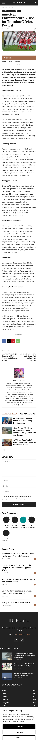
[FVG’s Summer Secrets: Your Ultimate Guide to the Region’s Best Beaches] (7, 656)
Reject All (19, 737)
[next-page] (6, 450)
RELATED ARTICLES (9, 414)
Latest (14, 10)
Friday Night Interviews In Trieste (16, 602)
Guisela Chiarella (19, 380)
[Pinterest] (13, 341)
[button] (3, 2)
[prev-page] (3, 450)
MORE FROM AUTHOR (27, 414)
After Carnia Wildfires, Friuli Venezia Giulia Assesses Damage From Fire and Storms (24, 431)
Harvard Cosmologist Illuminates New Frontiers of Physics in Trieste (10, 357)
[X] (9, 341)
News (10, 10)
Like (6, 517)
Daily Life (10, 7)
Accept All (19, 726)
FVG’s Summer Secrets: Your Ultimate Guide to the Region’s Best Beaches (24, 656)
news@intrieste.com (23, 634)
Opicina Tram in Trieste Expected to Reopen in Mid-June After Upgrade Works (17, 567)
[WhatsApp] (18, 341)
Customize (19, 732)
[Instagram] (22, 640)
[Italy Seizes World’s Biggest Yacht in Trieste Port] (7, 676)
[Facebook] (4, 341)
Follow (14, 517)
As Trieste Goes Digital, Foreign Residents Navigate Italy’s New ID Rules (24, 442)
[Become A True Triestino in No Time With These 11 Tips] (7, 666)
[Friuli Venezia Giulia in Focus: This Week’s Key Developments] (7, 420)
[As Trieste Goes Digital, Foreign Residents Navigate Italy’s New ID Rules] (7, 442)
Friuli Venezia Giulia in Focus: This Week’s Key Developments (22, 420)
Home (4, 7)
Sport (18, 10)
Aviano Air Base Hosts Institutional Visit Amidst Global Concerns (28, 357)
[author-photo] (19, 378)
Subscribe (6, 530)
